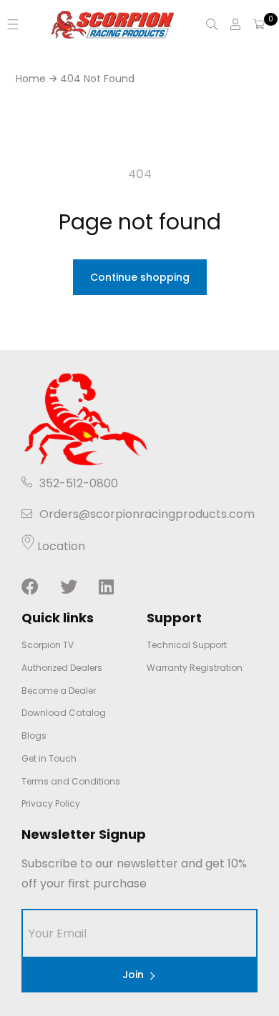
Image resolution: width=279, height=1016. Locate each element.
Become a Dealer (58, 690)
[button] (13, 24)
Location (59, 546)
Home (31, 78)
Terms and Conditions (70, 781)
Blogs (33, 735)
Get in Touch (49, 758)
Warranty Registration (195, 668)
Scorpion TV (47, 645)
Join (133, 974)
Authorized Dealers (61, 668)
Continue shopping (140, 277)
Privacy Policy (50, 803)
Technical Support (187, 645)
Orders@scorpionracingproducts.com (147, 514)
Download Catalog (63, 713)
